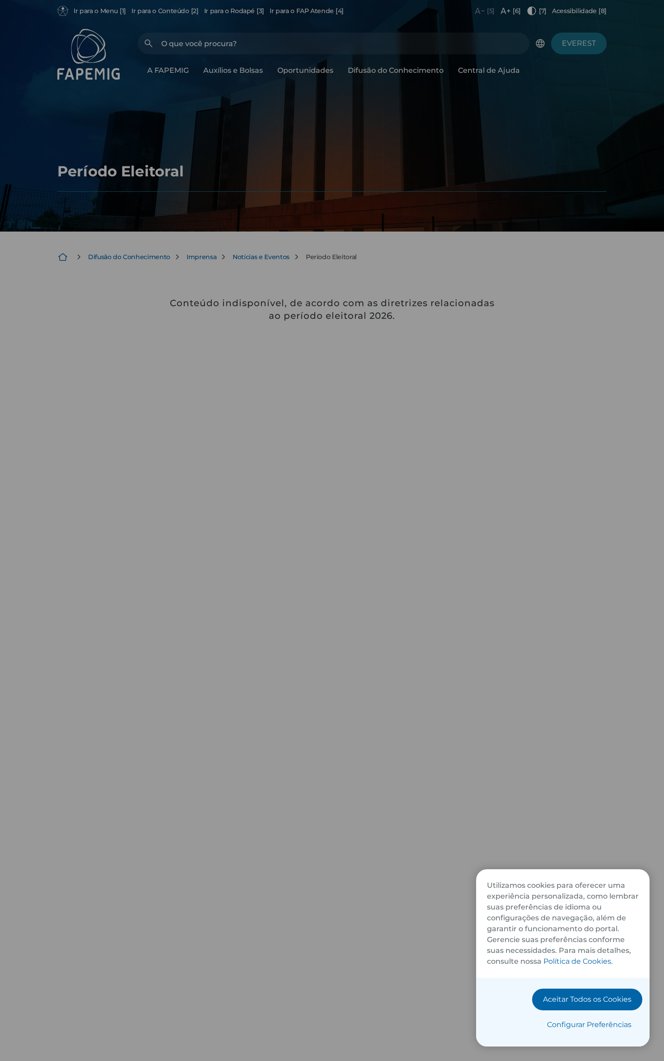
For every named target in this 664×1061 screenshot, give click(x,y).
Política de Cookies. (578, 961)
